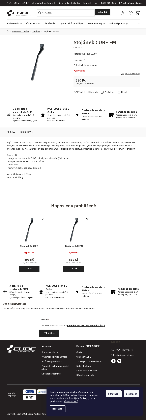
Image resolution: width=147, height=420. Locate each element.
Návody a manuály (85, 375)
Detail (29, 268)
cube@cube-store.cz (133, 3)
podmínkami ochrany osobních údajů (86, 325)
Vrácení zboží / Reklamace (54, 356)
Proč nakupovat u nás (51, 361)
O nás (9, 3)
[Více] (139, 23)
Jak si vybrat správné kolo (43, 3)
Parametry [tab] (25, 132)
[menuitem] (15, 24)
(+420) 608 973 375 (108, 3)
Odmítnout (113, 393)
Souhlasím (131, 393)
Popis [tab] (10, 132)
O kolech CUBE (21, 3)
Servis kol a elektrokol (69, 3)
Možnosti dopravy (132, 73)
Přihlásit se (49, 333)
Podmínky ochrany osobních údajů (55, 367)
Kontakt (87, 3)
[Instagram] (119, 361)
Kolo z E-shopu (83, 366)
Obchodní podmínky (51, 373)
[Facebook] (113, 361)
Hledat (102, 12)
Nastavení (57, 408)
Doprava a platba (49, 352)
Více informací (71, 401)
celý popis (78, 60)
